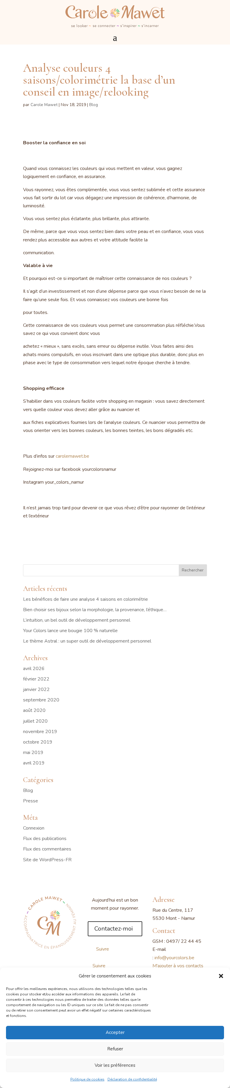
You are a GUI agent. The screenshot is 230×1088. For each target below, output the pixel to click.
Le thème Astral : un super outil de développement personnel (87, 641)
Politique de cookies (87, 1079)
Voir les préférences (115, 1065)
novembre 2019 (40, 731)
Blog (93, 105)
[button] (221, 976)
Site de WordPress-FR (47, 859)
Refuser (115, 1049)
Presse (30, 801)
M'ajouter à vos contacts (177, 966)
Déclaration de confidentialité (132, 1079)
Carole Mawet (44, 105)
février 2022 (36, 679)
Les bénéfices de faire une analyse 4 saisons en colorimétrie (85, 599)
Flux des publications (44, 838)
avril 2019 (34, 763)
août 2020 (34, 710)
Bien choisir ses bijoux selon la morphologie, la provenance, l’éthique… (95, 609)
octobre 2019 (37, 742)
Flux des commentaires (47, 849)
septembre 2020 (41, 700)
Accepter (115, 1032)
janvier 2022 (36, 689)
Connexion (33, 828)
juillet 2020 (35, 721)
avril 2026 (34, 668)
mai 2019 (33, 752)
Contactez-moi (113, 929)
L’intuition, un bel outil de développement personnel (76, 620)
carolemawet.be (72, 456)
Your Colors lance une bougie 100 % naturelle (70, 630)
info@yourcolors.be (174, 957)
